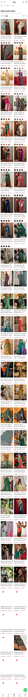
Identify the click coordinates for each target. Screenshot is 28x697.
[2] (7, 16)
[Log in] (23, 1)
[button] (26, 1)
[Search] (4, 1)
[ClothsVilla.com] (14, 2)
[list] (5, 16)
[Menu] (1, 1)
